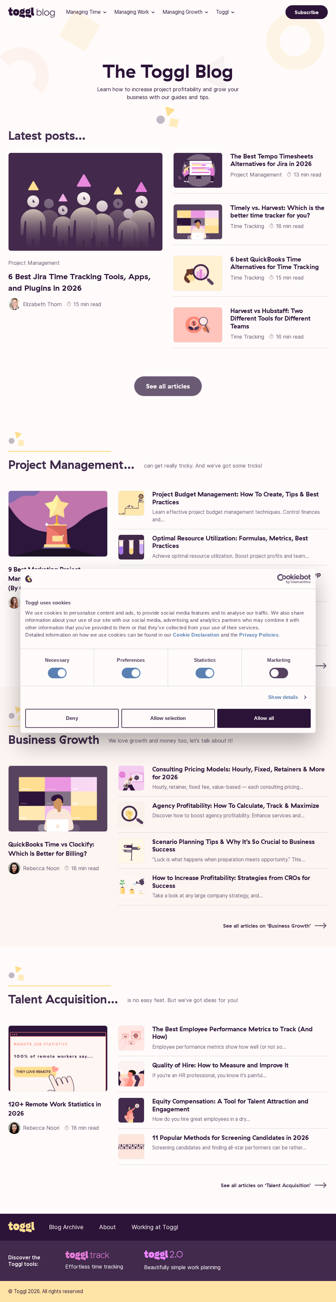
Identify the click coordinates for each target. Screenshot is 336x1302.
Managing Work (131, 12)
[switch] (131, 673)
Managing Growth (182, 12)
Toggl (222, 12)
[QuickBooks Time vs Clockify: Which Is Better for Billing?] (58, 799)
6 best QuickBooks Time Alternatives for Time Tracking (274, 263)
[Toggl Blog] (31, 12)
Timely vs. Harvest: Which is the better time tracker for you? (277, 211)
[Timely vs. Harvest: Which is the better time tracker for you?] (197, 222)
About (107, 1227)
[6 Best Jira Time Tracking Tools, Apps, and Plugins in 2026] (85, 202)
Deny (72, 718)
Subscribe (307, 12)
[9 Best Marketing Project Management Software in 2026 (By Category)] (58, 524)
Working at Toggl (155, 1227)
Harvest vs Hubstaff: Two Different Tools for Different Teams (270, 318)
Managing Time (83, 12)
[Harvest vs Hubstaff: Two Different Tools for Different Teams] (197, 325)
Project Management (34, 263)
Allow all (264, 718)
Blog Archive (66, 1227)
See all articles (168, 386)
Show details (283, 697)
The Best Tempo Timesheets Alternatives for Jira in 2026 (271, 160)
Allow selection (168, 718)
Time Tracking (247, 226)
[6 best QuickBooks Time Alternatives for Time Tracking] (197, 273)
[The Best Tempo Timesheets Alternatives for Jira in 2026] (197, 170)
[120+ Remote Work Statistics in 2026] (58, 1058)
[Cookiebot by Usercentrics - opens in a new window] (282, 579)
